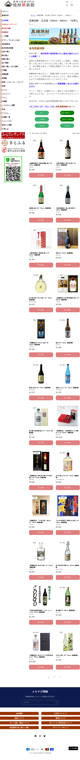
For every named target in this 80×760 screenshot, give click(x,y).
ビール (4, 90)
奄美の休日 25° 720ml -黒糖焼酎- (40, 387)
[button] (67, 5)
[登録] (56, 702)
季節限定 (5, 32)
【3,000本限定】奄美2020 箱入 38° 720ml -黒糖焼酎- (67, 521)
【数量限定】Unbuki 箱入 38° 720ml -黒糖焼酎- (39, 343)
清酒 (3, 86)
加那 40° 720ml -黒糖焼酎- (64, 253)
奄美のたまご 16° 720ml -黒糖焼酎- (67, 387)
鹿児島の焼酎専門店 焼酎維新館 (42, 753)
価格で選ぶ (14, 59)
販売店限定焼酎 (7, 48)
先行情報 (5, 20)
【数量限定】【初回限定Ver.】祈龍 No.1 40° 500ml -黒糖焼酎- (67, 431)
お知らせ (5, 129)
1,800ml (42, 125)
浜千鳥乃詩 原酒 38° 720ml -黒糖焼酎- (67, 566)
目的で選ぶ (14, 51)
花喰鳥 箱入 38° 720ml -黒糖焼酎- (40, 208)
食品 (3, 109)
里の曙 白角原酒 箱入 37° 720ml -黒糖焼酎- (41, 431)
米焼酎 (4, 101)
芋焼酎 (4, 70)
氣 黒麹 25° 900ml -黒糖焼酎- (65, 610)
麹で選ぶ (5, 55)
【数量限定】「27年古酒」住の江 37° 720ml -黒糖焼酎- (40, 521)
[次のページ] (60, 677)
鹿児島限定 (6, 44)
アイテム (5, 113)
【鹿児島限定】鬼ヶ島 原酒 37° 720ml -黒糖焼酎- (66, 209)
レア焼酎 (5, 36)
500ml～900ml (67, 119)
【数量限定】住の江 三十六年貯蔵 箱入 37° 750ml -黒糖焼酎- (41, 656)
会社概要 (19, 713)
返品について (19, 718)
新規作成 (5, 15)
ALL (41, 113)
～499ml (42, 119)
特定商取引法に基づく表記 (19, 727)
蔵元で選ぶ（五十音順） (14, 66)
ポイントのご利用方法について (60, 723)
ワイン (14, 97)
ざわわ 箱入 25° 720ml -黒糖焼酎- (67, 655)
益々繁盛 (5, 63)
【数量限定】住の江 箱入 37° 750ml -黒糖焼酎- (41, 566)
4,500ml (67, 125)
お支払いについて (60, 713)
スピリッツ (6, 94)
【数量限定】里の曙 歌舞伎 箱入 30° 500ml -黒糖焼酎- (68, 298)
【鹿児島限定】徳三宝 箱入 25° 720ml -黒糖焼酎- (66, 164)
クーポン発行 (73, 748)
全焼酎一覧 (6, 117)
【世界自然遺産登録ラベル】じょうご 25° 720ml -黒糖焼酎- (40, 611)
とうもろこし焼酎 (8, 105)
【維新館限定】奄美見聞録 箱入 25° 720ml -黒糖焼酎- (40, 164)
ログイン (5, 11)
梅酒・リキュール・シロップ (12, 82)
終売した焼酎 (7, 125)
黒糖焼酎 (5, 74)
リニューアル (7, 121)
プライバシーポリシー (61, 727)
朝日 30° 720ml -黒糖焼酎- (64, 343)
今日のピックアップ (9, 24)
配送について (61, 718)
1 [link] (48, 677)
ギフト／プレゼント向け (11, 40)
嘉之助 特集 (6, 28)
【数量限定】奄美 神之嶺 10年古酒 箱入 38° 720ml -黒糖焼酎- (40, 476)
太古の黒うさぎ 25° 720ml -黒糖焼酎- (67, 476)
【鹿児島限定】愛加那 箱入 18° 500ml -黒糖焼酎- (39, 254)
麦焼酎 (4, 78)
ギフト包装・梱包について (19, 723)
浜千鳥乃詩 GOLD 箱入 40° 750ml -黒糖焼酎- (41, 298)
